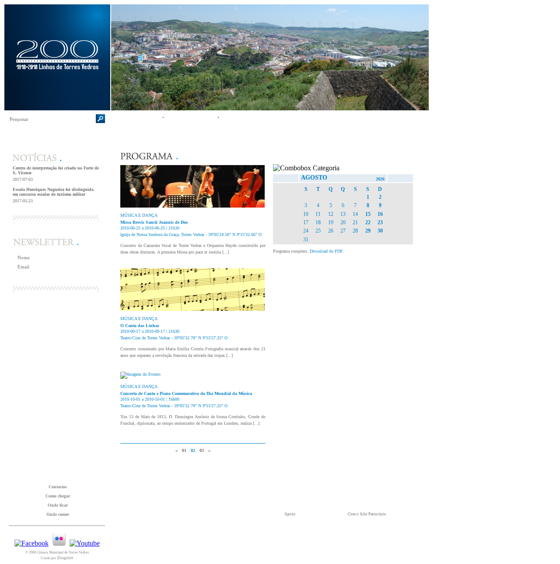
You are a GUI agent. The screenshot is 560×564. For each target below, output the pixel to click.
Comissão (190, 118)
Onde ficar (58, 505)
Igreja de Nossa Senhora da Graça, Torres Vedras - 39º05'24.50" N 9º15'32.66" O (191, 234)
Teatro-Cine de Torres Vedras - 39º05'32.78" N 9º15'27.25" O (174, 337)
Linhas (206, 547)
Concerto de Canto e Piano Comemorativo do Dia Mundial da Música (186, 393)
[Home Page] (57, 108)
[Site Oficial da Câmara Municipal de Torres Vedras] (141, 547)
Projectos (247, 118)
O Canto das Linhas (139, 325)
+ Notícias (87, 210)
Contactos (58, 486)
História (137, 118)
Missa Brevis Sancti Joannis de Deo (154, 222)
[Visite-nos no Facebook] (31, 543)
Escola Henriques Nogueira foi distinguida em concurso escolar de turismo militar (53, 192)
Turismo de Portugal (312, 546)
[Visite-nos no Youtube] (85, 543)
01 (184, 450)
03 (202, 450)
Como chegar (58, 496)
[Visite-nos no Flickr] (59, 543)
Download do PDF (326, 251)
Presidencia (384, 544)
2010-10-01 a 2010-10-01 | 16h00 (149, 399)
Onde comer (57, 514)
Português (116, 9)
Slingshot (65, 558)
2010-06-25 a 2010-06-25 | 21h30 (149, 228)
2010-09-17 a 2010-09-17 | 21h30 (149, 331)
